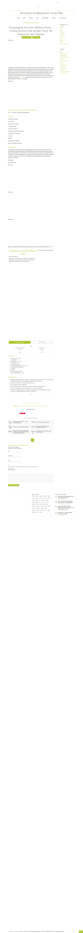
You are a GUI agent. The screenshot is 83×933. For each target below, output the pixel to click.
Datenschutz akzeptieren (42, 476)
